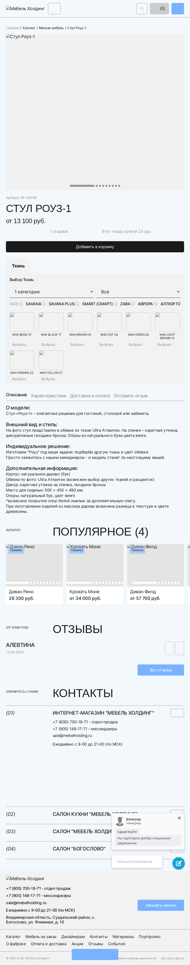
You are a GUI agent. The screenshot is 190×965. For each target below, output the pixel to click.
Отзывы (95, 943)
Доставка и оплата (90, 395)
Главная (12, 28)
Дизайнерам (73, 936)
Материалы (123, 936)
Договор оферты (172, 958)
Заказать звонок (160, 905)
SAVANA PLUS (62, 304)
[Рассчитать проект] (95, 954)
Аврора (145, 304)
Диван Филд (143, 591)
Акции (77, 943)
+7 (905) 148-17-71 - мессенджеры (85, 728)
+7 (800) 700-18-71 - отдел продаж (85, 721)
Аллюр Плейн (175, 304)
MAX (14, 304)
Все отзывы (161, 669)
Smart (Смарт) (97, 304)
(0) (162, 8)
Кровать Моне (84, 591)
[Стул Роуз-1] (95, 112)
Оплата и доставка (49, 943)
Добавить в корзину (95, 246)
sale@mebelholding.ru (72, 735)
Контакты (99, 936)
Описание (16, 394)
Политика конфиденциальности (134, 958)
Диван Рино (21, 591)
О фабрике (16, 943)
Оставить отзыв (131, 395)
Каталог (29, 28)
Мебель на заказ (40, 936)
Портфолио (149, 936)
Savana (33, 304)
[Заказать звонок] (177, 8)
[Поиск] (141, 8)
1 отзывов (59, 231)
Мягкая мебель (51, 28)
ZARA (125, 304)
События (116, 943)
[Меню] (54, 8)
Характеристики (48, 395)
